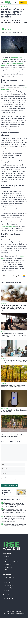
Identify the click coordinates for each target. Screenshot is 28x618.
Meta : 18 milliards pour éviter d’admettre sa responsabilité (14, 411)
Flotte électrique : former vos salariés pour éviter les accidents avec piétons (13, 525)
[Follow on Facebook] (5, 598)
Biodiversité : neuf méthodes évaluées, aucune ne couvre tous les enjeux (13, 386)
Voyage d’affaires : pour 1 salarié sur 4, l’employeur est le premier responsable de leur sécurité (14, 335)
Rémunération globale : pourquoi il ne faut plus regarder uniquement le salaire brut (14, 361)
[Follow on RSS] (12, 598)
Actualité (4, 6)
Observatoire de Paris (8, 226)
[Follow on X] (7, 598)
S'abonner (23, 2)
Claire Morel (8, 29)
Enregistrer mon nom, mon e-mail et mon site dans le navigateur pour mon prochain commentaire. (14, 479)
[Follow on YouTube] (10, 598)
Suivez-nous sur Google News (12, 276)
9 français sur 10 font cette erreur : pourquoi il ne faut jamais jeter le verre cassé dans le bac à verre (13, 504)
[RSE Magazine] (8, 2)
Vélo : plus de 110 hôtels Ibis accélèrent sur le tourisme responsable (13, 435)
